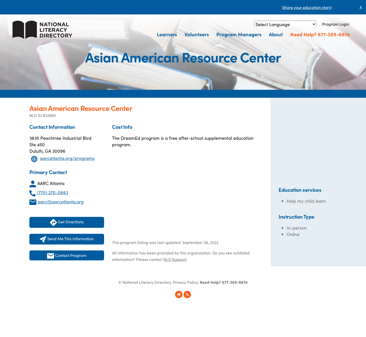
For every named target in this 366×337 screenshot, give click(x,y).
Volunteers (196, 34)
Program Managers (238, 34)
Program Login (335, 24)
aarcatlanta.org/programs (67, 158)
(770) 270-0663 (52, 192)
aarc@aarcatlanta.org (61, 201)
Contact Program (70, 255)
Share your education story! (307, 7)
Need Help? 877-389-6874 (320, 34)
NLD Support (175, 259)
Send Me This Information (70, 238)
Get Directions (70, 221)
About (276, 34)
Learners (167, 34)
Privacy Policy (185, 282)
